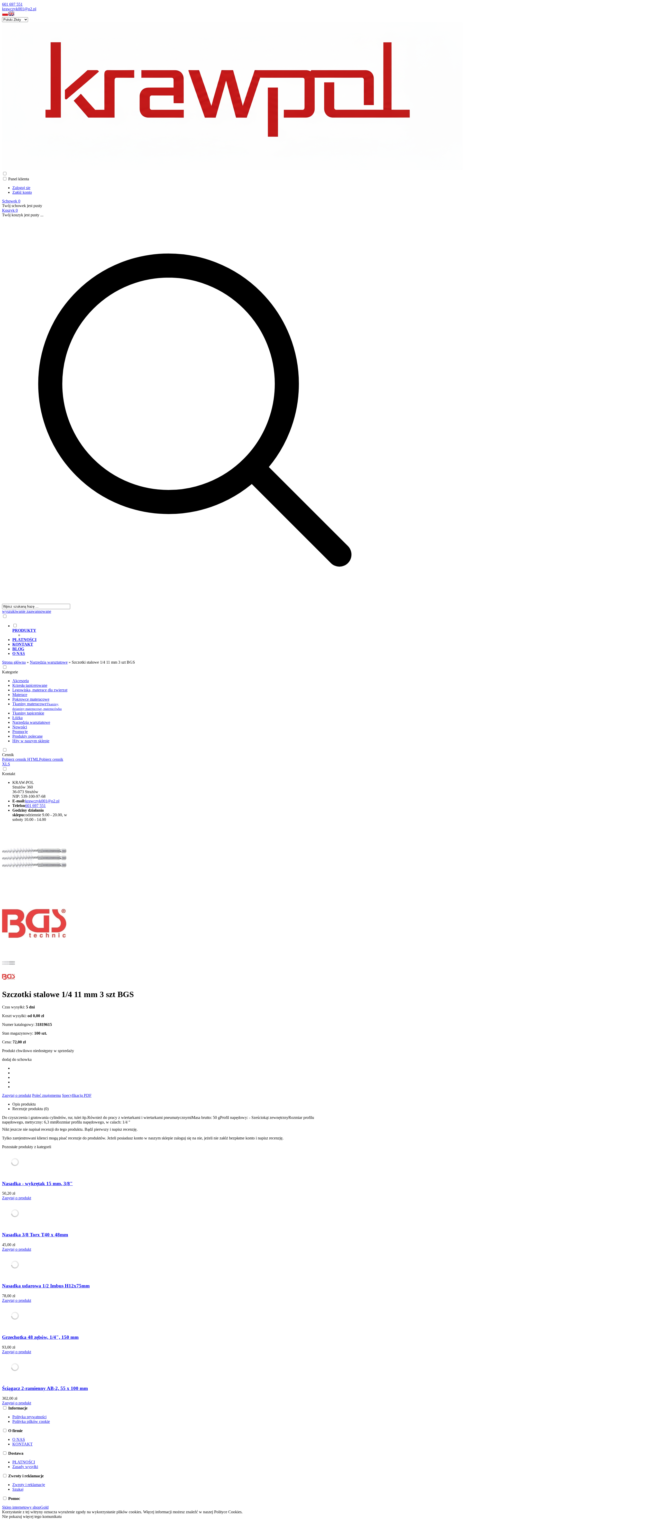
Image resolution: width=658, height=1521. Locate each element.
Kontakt (8, 774)
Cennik (8, 755)
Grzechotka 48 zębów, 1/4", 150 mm (40, 1337)
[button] (5, 15)
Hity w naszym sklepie (30, 741)
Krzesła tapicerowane (29, 685)
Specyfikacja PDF (77, 1095)
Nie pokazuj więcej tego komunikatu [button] (32, 1516)
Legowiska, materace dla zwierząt (39, 690)
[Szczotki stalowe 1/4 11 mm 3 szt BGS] (34, 889)
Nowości (19, 727)
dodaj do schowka (17, 1059)
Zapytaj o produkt (16, 1095)
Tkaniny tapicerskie (28, 713)
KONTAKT (22, 1444)
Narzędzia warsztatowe (31, 722)
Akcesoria (20, 681)
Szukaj (17, 1489)
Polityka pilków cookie (31, 1421)
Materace (19, 694)
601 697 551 (12, 4)
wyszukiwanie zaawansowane (26, 611)
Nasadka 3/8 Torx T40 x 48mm (35, 1234)
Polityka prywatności (29, 1417)
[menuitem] (200, 630)
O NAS (18, 1439)
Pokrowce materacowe (30, 699)
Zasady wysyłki (25, 1466)
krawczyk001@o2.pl (19, 9)
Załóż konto (22, 192)
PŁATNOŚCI (23, 1462)
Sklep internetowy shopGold (25, 1507)
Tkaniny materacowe (37, 706)
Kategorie (10, 672)
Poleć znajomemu (46, 1095)
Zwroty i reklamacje (28, 1484)
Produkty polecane (27, 736)
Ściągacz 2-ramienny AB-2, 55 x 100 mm (45, 1388)
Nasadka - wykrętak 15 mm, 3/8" (37, 1183)
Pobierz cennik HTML (20, 759)
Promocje (20, 731)
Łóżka (17, 718)
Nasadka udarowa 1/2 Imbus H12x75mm (46, 1285)
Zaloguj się (21, 188)
